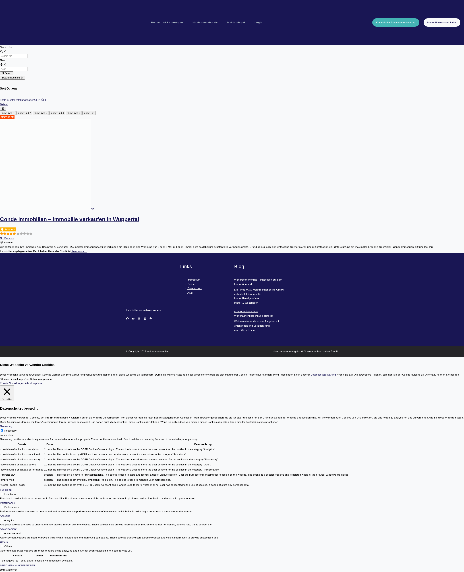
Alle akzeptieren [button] (34, 383)
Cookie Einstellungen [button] (12, 383)
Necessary (10, 430)
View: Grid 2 (24, 113)
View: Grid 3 (40, 113)
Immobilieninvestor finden (442, 22)
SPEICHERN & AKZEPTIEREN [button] (17, 565)
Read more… (79, 251)
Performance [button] (7, 502)
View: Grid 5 (73, 113)
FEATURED (7, 117)
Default (4, 104)
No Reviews (7, 238)
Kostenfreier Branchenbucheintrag (395, 22)
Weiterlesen (251, 302)
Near (3, 60)
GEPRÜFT (40, 99)
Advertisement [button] (8, 528)
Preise (191, 284)
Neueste (9, 99)
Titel (2, 99)
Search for (6, 47)
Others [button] (4, 541)
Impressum (193, 279)
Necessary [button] (6, 426)
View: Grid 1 (7, 113)
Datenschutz (194, 288)
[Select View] (3, 109)
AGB (190, 292)
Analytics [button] (5, 515)
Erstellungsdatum (10, 77)
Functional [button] (6, 489)
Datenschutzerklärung (323, 374)
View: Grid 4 (57, 113)
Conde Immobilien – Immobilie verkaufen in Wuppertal (69, 219)
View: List (89, 113)
